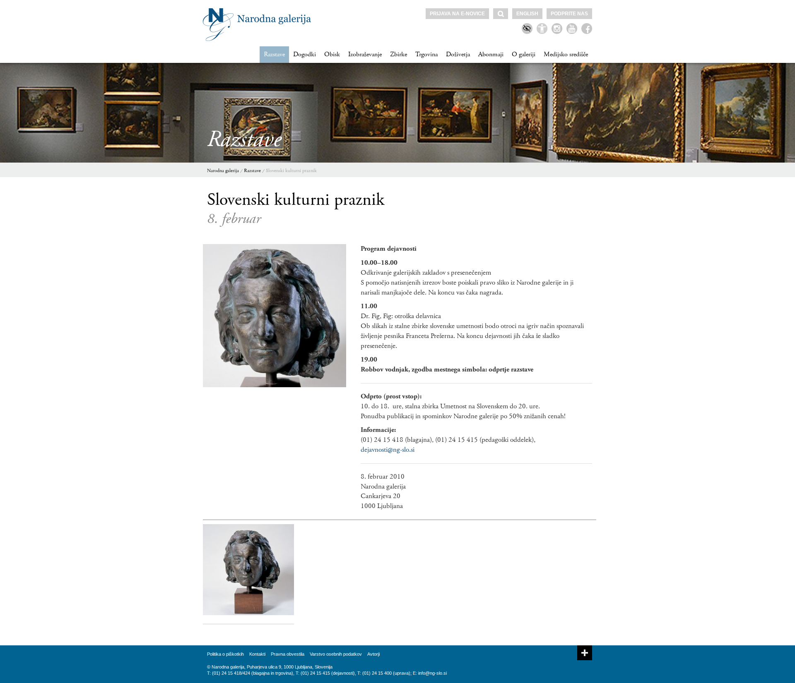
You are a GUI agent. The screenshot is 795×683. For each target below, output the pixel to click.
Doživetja (458, 54)
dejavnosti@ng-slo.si (387, 449)
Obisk (332, 54)
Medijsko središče (566, 54)
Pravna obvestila (287, 654)
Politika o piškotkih (225, 654)
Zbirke (398, 54)
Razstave (274, 54)
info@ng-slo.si (432, 673)
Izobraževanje (365, 54)
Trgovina (426, 54)
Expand (584, 652)
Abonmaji (491, 54)
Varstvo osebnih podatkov (336, 654)
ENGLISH (527, 14)
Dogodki (304, 54)
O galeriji (523, 54)
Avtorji (373, 654)
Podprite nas (569, 14)
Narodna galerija (223, 171)
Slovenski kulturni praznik (291, 171)
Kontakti (257, 654)
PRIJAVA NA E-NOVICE (457, 14)
